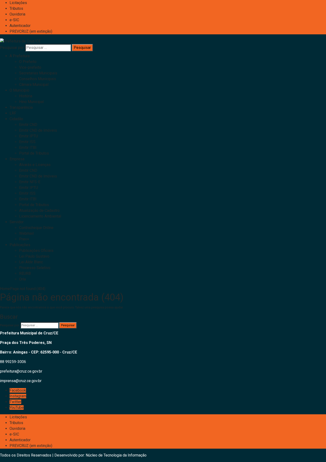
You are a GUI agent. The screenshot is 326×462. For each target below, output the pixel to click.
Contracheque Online (36, 227)
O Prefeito (28, 61)
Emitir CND (28, 124)
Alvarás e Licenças (35, 164)
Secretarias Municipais (38, 73)
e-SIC (14, 20)
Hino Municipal (31, 101)
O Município (19, 90)
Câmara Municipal (33, 84)
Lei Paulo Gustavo (34, 256)
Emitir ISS (27, 142)
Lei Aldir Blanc (31, 262)
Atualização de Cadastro (39, 210)
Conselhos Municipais (37, 79)
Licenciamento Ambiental (40, 216)
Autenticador (20, 25)
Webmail (26, 233)
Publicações (20, 245)
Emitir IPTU (28, 136)
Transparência (21, 107)
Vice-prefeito (30, 67)
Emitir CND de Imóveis (38, 130)
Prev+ (24, 239)
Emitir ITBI (28, 147)
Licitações (18, 2)
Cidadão (16, 119)
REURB (25, 273)
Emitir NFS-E (29, 182)
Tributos (16, 8)
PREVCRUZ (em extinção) (31, 31)
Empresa (17, 159)
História (25, 96)
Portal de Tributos (34, 153)
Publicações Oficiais (36, 250)
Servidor (17, 222)
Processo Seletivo (34, 267)
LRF (13, 113)
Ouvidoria (17, 14)
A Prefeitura (20, 56)
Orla (22, 279)
